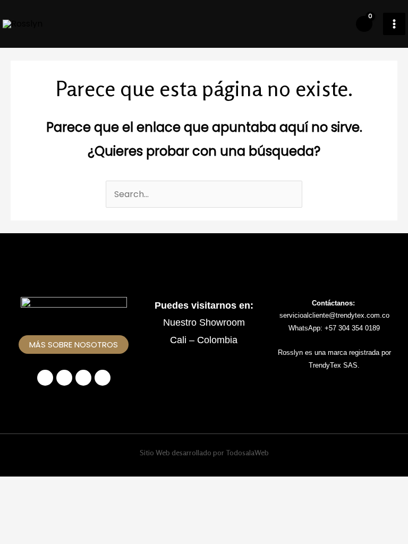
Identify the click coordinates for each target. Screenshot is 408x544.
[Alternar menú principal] (394, 24)
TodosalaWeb (247, 452)
